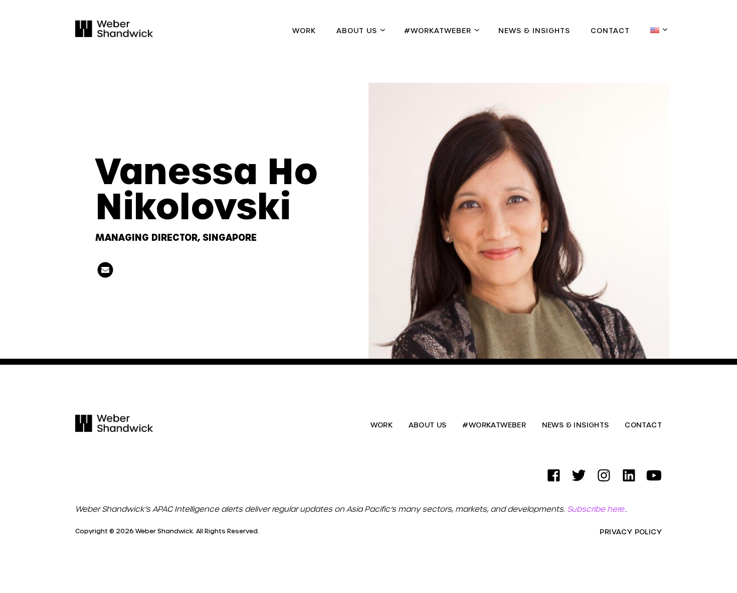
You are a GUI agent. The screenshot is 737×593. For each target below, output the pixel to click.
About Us (356, 30)
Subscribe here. (596, 508)
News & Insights (534, 30)
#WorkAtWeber (437, 30)
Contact (610, 30)
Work (304, 30)
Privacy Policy (631, 531)
